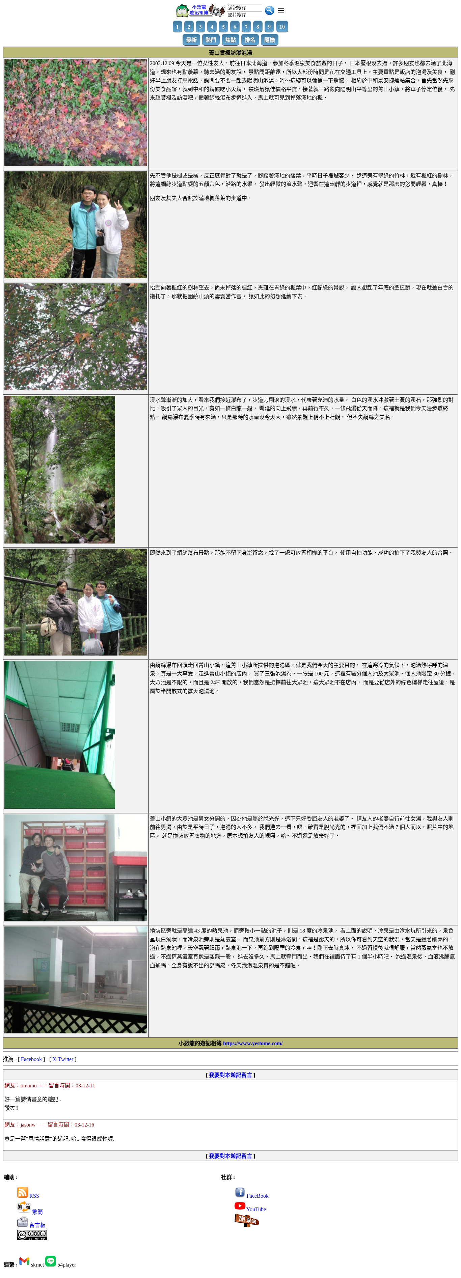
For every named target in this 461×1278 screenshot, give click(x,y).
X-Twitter (62, 1059)
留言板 (37, 1225)
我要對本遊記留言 (230, 1075)
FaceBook (257, 1196)
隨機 (269, 40)
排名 (250, 40)
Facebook (31, 1059)
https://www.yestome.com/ (252, 1043)
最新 (191, 40)
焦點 (230, 40)
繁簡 (37, 1212)
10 (282, 26)
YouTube (255, 1209)
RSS (33, 1196)
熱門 (211, 40)
